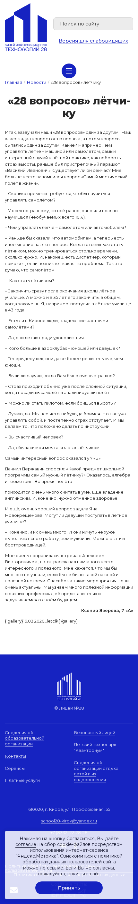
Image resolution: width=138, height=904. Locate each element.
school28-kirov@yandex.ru (69, 820)
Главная (13, 82)
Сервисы (15, 768)
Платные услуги (22, 780)
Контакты (15, 756)
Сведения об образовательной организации (24, 738)
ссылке (55, 868)
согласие (25, 844)
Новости (36, 82)
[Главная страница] (26, 27)
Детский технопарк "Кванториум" (95, 747)
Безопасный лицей (94, 732)
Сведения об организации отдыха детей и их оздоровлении (96, 771)
